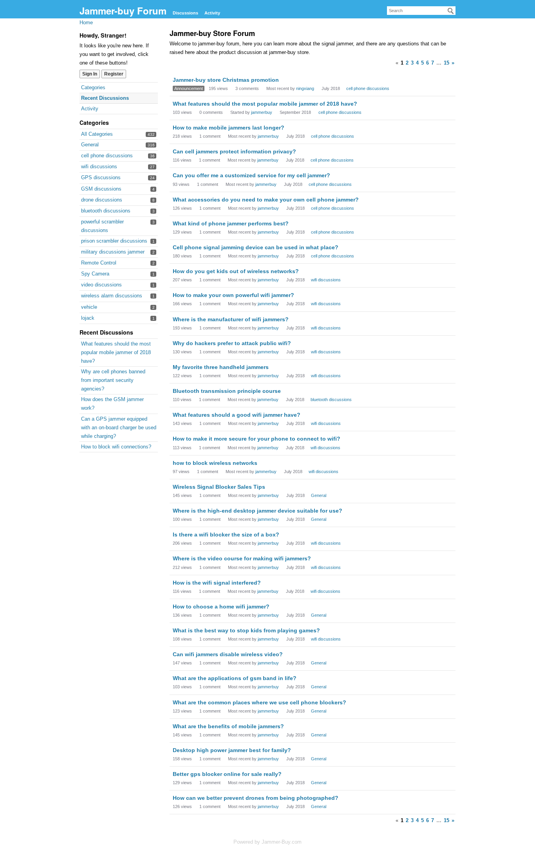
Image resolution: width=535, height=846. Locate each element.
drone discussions (101, 200)
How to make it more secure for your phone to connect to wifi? (256, 439)
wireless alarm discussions (111, 296)
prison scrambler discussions (114, 241)
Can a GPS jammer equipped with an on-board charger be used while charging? (118, 427)
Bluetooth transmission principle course (227, 391)
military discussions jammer (113, 252)
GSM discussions (101, 189)
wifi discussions (99, 166)
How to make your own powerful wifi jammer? (233, 295)
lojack (87, 318)
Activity (212, 13)
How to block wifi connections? (116, 447)
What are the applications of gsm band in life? (234, 678)
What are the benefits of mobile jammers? (228, 726)
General (90, 145)
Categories (93, 87)
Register (113, 74)
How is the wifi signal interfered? (217, 583)
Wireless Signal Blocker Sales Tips (219, 487)
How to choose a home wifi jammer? (221, 606)
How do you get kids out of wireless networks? (236, 271)
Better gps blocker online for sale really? (227, 774)
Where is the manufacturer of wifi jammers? (231, 319)
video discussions (101, 285)
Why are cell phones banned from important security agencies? (113, 380)
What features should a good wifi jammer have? (236, 415)
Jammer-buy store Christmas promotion (226, 80)
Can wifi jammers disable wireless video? (228, 654)
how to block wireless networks (215, 463)
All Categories (97, 134)
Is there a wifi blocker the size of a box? (226, 534)
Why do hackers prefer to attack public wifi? (232, 343)
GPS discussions (101, 177)
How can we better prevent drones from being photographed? (255, 798)
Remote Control (98, 263)
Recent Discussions (105, 98)
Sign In (89, 74)
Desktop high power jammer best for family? (232, 750)
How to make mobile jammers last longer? (228, 127)
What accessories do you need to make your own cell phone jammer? (266, 199)
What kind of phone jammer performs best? (231, 223)
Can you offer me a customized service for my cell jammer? (251, 175)
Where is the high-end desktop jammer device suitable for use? (257, 511)
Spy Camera (95, 274)
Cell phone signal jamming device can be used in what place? (255, 247)
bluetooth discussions (105, 211)
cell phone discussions (107, 155)
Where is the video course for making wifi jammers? (242, 558)
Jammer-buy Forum (123, 10)
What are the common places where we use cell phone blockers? (259, 702)
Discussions (185, 13)
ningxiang (305, 88)
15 (446, 63)
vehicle (89, 307)
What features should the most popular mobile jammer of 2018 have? (116, 352)
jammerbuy (261, 112)
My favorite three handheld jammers (221, 367)
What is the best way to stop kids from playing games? (246, 630)
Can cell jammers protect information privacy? (234, 151)
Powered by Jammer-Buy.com (267, 842)
